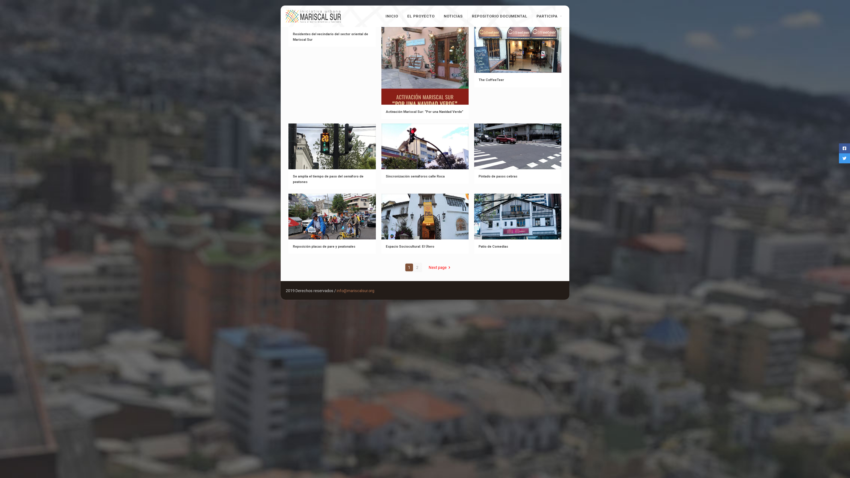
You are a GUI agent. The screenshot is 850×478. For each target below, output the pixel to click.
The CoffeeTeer (491, 80)
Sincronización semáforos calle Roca (415, 176)
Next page (438, 267)
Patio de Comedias (493, 247)
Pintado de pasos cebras (498, 176)
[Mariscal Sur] (313, 16)
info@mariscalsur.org (355, 290)
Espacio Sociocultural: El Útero (410, 247)
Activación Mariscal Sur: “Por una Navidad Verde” (424, 112)
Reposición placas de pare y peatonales (324, 247)
